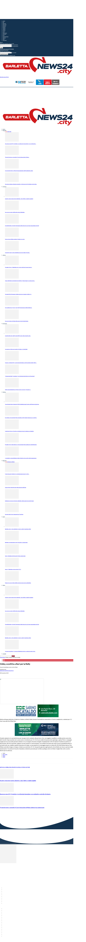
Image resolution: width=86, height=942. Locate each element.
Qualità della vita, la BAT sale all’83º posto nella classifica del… (18, 335)
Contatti (4, 653)
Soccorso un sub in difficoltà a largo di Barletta (14, 212)
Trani (4, 39)
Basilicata (4, 24)
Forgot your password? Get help (7, 49)
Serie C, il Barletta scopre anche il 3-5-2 (13, 569)
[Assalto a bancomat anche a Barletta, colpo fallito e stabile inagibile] (12, 196)
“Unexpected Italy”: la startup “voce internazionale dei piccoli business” (20, 376)
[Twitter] (17, 675)
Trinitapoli (5, 40)
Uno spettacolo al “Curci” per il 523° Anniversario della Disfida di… (18, 307)
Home (4, 129)
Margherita (5, 33)
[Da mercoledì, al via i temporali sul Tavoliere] (12, 511)
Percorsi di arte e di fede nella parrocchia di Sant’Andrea (16, 321)
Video (4, 585)
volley (4, 756)
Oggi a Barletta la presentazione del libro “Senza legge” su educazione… (20, 280)
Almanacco (9, 461)
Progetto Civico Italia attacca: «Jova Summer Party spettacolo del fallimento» (21, 444)
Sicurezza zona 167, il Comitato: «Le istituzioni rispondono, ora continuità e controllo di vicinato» (25, 794)
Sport (4, 516)
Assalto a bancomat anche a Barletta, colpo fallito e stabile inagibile (19, 198)
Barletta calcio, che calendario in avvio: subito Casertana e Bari (18, 529)
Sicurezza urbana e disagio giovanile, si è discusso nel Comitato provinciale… (21, 184)
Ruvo (3, 35)
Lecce (4, 31)
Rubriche (4, 460)
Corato (4, 29)
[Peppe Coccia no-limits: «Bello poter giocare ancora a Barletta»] (12, 580)
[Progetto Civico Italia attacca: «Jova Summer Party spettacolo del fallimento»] (12, 442)
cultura (4, 255)
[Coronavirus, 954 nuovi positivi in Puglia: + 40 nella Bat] (12, 346)
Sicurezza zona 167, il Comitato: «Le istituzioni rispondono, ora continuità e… (20, 143)
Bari (3, 22)
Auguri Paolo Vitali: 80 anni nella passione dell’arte (15, 487)
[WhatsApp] (22, 675)
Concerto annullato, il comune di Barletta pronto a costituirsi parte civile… (20, 651)
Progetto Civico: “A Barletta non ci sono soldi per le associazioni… (18, 267)
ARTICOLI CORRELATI (5, 767)
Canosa (4, 28)
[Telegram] (35, 675)
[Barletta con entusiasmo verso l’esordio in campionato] (12, 539)
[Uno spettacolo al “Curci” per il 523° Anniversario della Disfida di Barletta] (12, 305)
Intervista (9, 131)
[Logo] (38, 106)
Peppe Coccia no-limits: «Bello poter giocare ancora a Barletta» (18, 582)
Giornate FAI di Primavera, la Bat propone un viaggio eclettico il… (18, 294)
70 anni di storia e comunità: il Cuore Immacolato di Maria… (17, 157)
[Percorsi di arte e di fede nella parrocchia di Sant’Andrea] (12, 318)
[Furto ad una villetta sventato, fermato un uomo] (12, 236)
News (4, 659)
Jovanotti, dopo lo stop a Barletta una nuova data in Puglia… (17, 252)
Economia (5, 323)
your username (15, 44)
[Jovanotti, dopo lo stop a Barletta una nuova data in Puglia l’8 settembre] (12, 250)
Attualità (4, 130)
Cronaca (4, 186)
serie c (4, 755)
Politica (4, 392)
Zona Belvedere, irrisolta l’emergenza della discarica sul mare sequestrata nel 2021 (22, 225)
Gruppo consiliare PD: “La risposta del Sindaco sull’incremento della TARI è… (21, 362)
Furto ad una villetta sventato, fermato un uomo (15, 239)
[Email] (26, 675)
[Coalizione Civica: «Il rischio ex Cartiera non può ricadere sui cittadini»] (12, 428)
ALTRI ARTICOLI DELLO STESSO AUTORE (20, 767)
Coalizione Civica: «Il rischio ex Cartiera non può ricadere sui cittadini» (19, 431)
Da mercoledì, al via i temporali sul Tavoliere (14, 514)
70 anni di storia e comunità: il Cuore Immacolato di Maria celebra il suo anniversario (22, 807)
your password (15, 46)
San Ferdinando (5, 36)
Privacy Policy (2, 880)
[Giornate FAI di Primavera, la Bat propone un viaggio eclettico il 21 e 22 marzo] (12, 291)
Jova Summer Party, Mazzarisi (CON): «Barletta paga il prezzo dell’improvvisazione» (22, 404)
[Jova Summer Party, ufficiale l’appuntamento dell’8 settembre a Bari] (12, 168)
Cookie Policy (7, 880)
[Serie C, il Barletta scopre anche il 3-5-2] (12, 566)
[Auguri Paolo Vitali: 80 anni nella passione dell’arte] (12, 484)
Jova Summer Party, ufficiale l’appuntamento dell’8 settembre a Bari (19, 170)
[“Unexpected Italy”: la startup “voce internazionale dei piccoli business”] (12, 373)
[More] (40, 675)
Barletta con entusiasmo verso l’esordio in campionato (16, 542)
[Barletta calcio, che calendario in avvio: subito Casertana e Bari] (12, 526)
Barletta (4, 23)
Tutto (6, 131)
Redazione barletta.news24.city (7, 670)
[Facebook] (13, 675)
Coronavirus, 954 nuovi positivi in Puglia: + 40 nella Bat (16, 349)
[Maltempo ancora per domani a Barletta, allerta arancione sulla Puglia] (12, 498)
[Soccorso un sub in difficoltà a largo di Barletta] (12, 209)
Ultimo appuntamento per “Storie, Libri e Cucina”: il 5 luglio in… (18, 389)
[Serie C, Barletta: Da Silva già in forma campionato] (12, 553)
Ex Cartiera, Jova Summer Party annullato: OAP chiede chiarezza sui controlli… (21, 417)
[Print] (31, 675)
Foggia (4, 30)
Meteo (13, 461)
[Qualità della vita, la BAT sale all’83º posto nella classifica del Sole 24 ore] (12, 333)
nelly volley (5, 754)
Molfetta (4, 34)
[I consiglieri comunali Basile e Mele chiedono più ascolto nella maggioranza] (12, 455)
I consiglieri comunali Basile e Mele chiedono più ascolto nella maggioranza (20, 458)
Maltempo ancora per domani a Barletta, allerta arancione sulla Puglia (19, 500)
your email (14, 52)
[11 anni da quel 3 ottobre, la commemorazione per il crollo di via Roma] (12, 471)
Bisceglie (4, 25)
